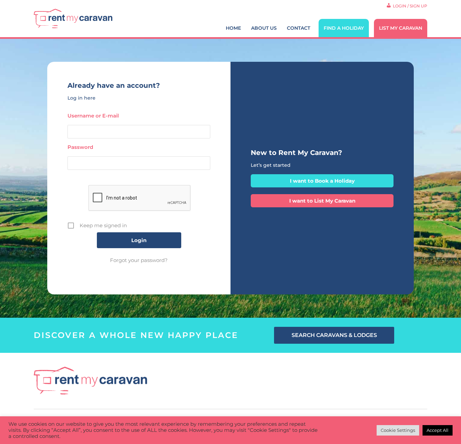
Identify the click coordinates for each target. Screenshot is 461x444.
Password (80, 147)
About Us (264, 28)
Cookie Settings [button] (398, 430)
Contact (298, 28)
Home (233, 28)
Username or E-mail (93, 115)
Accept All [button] (438, 430)
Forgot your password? (139, 260)
